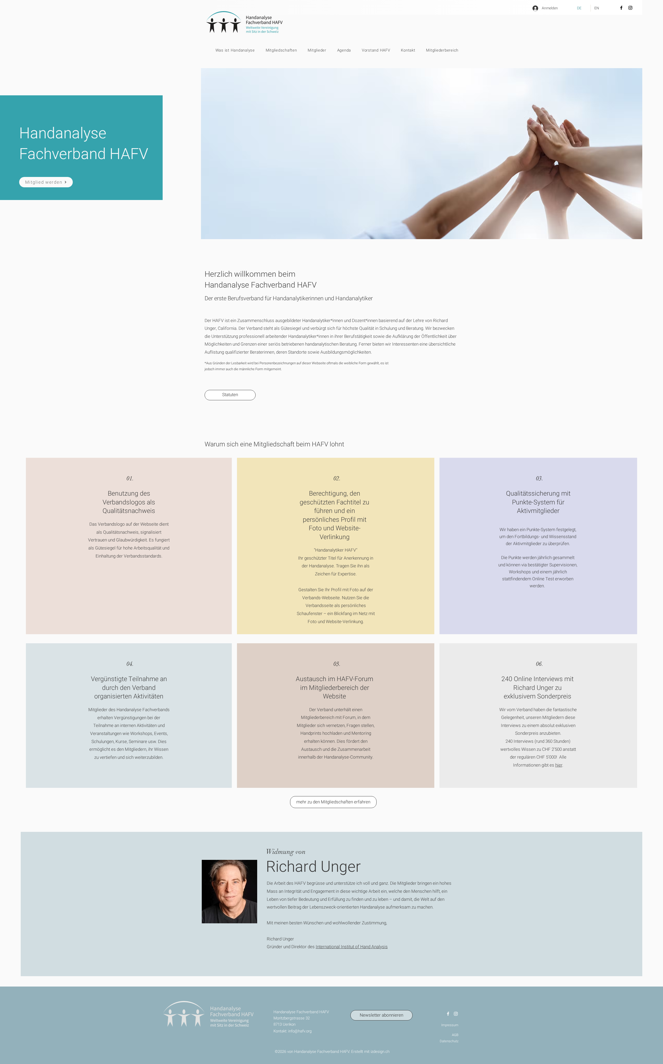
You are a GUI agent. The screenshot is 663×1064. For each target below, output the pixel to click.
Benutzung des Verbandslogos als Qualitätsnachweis (129, 502)
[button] (276, 50)
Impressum (449, 1025)
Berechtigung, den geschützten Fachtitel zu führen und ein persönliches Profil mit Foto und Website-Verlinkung (334, 515)
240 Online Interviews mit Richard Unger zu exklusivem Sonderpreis (537, 687)
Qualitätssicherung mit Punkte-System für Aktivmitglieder (538, 502)
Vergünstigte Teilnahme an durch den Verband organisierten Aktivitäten (129, 687)
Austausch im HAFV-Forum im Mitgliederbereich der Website (334, 687)
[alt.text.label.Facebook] (448, 1013)
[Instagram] (630, 7)
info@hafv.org (300, 1031)
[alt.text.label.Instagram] (455, 1013)
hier (558, 765)
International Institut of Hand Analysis (352, 947)
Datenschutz (449, 1041)
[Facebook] (621, 7)
